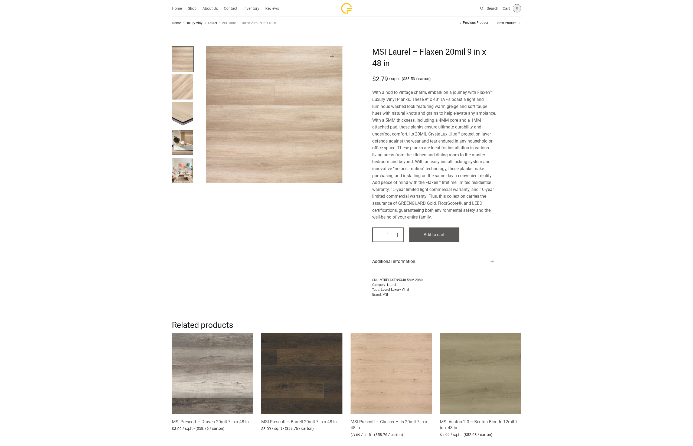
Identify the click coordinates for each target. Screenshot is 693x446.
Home (177, 8)
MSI (385, 294)
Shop (192, 8)
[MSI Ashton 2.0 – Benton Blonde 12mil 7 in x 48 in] (480, 373)
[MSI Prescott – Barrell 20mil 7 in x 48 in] (301, 373)
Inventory (251, 8)
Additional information (393, 261)
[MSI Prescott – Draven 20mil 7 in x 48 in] (212, 373)
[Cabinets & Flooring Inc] (346, 8)
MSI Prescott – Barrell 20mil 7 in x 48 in (299, 421)
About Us (210, 8)
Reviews (272, 8)
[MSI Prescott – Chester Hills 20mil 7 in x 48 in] (391, 373)
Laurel (212, 23)
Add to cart (434, 234)
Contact (230, 8)
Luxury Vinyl (194, 23)
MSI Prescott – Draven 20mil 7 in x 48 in (210, 421)
